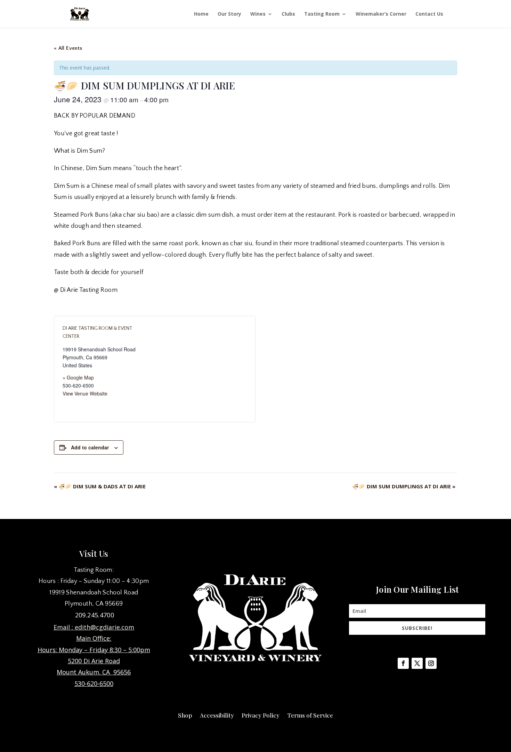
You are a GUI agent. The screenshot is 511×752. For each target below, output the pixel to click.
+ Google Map (78, 377)
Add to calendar (90, 447)
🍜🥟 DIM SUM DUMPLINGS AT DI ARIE (403, 486)
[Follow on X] (417, 663)
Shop (185, 714)
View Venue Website (85, 393)
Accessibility (217, 714)
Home (201, 14)
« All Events (68, 48)
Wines (258, 14)
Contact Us (429, 14)
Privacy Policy (260, 714)
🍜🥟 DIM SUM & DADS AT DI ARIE (100, 486)
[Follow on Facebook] (403, 663)
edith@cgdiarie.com (104, 627)
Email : (64, 627)
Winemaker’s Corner (381, 14)
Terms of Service (310, 714)
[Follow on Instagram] (431, 663)
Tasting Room (322, 14)
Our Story (229, 14)
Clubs (288, 14)
